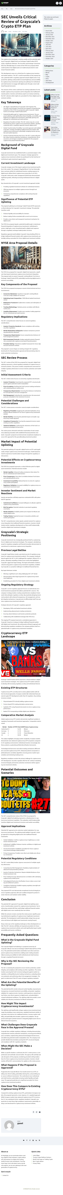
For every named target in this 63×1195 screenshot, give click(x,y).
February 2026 (50, 32)
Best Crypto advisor (38, 1161)
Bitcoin (47, 72)
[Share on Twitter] (36, 1112)
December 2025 (50, 36)
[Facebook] (26, 1140)
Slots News (49, 80)
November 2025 (50, 38)
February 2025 (50, 50)
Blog (7, 8)
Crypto (11, 8)
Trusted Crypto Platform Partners (42, 1157)
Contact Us (5, 1175)
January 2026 (49, 34)
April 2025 (48, 48)
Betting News (49, 70)
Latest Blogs (36, 1155)
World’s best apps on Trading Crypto (43, 1159)
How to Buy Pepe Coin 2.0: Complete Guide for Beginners (55, 129)
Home (2, 8)
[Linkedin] (36, 1140)
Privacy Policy (36, 1163)
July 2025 (48, 44)
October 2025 (49, 40)
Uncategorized (50, 82)
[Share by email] (39, 1112)
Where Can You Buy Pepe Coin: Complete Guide (55, 96)
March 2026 (49, 30)
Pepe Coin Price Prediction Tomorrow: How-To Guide (55, 118)
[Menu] (60, 3)
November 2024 (50, 56)
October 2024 (49, 58)
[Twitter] (30, 1140)
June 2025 (48, 46)
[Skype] (39, 1140)
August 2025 (49, 42)
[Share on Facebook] (33, 1112)
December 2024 (50, 54)
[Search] (57, 3)
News (47, 78)
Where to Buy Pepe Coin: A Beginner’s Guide (55, 107)
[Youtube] (23, 1140)
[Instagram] (33, 1140)
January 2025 (49, 52)
